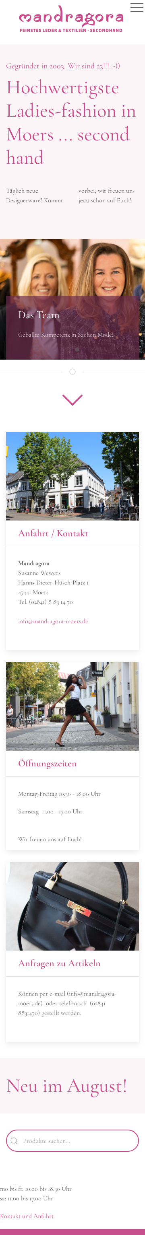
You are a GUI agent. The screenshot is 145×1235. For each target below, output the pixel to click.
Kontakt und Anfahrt (27, 1216)
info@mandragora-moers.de (53, 621)
